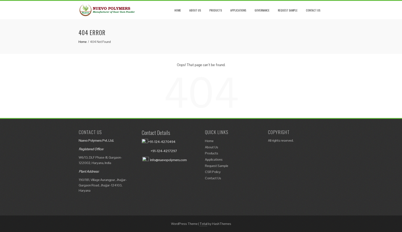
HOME (177, 10)
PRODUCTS (215, 10)
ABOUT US (195, 10)
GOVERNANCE (262, 10)
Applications (214, 159)
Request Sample (216, 166)
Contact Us (213, 178)
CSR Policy (213, 172)
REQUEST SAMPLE (288, 10)
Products (211, 153)
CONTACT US (313, 10)
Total (203, 224)
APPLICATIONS (238, 10)
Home (209, 141)
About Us (211, 147)
